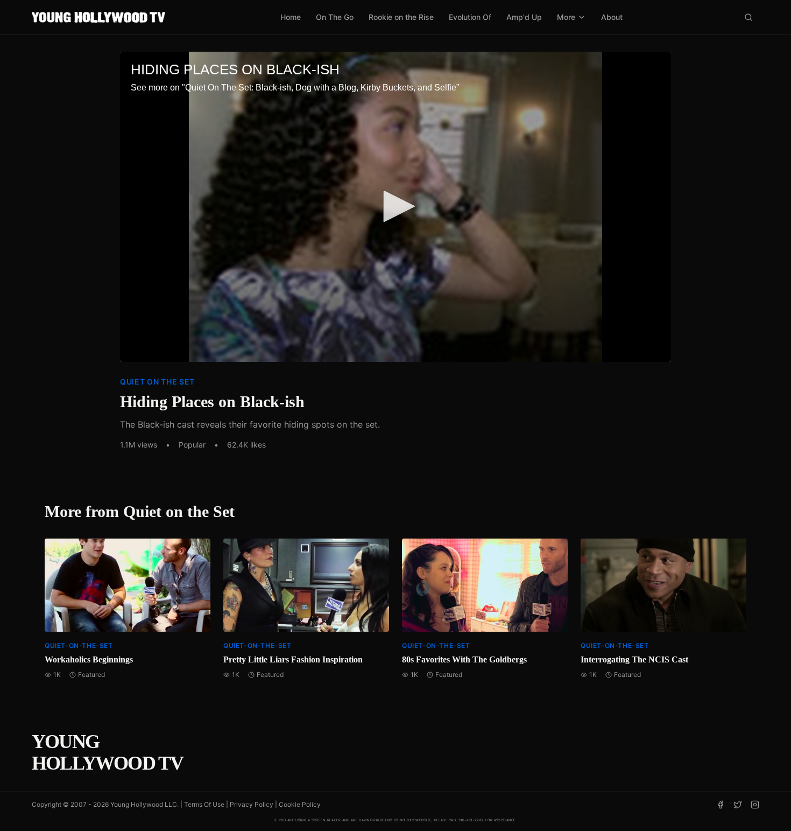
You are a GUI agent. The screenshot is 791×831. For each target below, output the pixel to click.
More (566, 17)
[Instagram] (755, 804)
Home (290, 17)
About (612, 17)
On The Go (335, 17)
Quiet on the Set (157, 381)
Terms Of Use (204, 804)
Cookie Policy (300, 804)
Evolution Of (470, 17)
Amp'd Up (524, 17)
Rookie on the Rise (401, 17)
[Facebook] (720, 804)
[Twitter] (737, 804)
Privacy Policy (251, 804)
